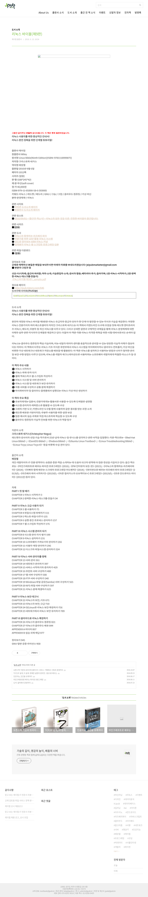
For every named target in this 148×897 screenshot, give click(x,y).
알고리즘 (118, 825)
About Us (44, 12)
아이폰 (134, 807)
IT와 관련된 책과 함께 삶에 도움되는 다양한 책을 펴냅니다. (41, 754)
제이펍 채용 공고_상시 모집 (16, 817)
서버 (117, 829)
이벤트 (102, 12)
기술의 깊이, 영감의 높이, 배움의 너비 (37, 751)
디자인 (118, 799)
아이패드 (130, 820)
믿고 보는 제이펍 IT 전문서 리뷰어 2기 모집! (19, 811)
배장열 (118, 833)
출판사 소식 (58, 12)
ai (126, 807)
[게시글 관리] (24, 653)
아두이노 (118, 812)
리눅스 (129, 794)
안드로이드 (131, 812)
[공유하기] (21, 653)
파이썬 (128, 846)
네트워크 (138, 825)
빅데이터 (118, 842)
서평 (129, 825)
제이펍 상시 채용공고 (14, 806)
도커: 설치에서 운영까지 (22, 682)
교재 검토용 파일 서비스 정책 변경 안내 (19, 800)
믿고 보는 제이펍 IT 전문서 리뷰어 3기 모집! (19, 794)
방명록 (138, 12)
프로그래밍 (119, 838)
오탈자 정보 (115, 12)
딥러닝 (118, 807)
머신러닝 (118, 794)
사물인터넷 (131, 842)
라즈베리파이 (120, 816)
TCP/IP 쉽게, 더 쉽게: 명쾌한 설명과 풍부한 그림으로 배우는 (35, 673)
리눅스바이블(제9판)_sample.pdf (29, 279)
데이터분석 (129, 799)
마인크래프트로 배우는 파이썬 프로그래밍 (28, 679)
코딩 (130, 838)
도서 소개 (72, 12)
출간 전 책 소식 (88, 12)
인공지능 (137, 829)
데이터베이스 (130, 803)
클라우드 (118, 820)
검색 (140, 5)
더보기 (116, 851)
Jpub (117, 803)
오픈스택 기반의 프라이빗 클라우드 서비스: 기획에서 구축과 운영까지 (38, 670)
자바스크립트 (136, 816)
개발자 (118, 846)
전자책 (127, 12)
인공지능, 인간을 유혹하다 (22, 676)
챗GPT (126, 829)
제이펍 (128, 833)
